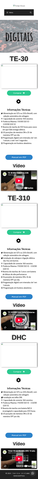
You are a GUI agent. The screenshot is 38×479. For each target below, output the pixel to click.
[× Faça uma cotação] (33, 473)
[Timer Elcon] (19, 5)
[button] (19, 93)
